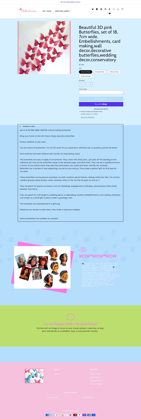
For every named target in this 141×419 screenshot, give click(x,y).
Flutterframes (73, 411)
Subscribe (87, 397)
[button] (47, 11)
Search (56, 374)
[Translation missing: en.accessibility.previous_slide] (20, 48)
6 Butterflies (100, 72)
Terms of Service (96, 384)
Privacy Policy (95, 374)
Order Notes (83, 89)
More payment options (101, 109)
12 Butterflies (86, 76)
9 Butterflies (114, 72)
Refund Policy (95, 377)
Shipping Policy (95, 381)
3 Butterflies (85, 72)
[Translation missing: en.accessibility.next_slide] (68, 48)
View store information (87, 117)
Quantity (81, 80)
